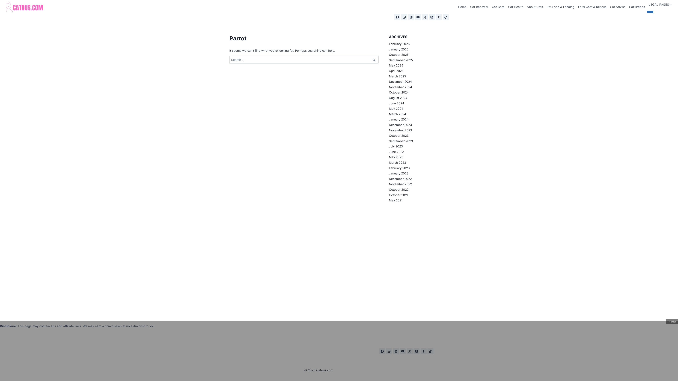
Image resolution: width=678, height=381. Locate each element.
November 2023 (400, 130)
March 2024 (397, 114)
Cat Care (498, 7)
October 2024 (399, 92)
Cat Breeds (637, 7)
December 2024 (400, 81)
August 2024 (398, 98)
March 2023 (397, 162)
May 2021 (396, 200)
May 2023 (396, 157)
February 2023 (399, 168)
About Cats (535, 7)
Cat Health (515, 7)
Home (462, 7)
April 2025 (396, 71)
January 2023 (399, 173)
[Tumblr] (439, 17)
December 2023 (400, 125)
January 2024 (399, 119)
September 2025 (401, 60)
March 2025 (397, 76)
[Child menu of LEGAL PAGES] (650, 12)
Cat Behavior (479, 7)
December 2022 (400, 179)
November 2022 (400, 184)
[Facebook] (397, 17)
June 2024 (396, 103)
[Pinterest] (432, 17)
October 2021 (398, 195)
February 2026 (399, 44)
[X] (425, 17)
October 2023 (399, 135)
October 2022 (399, 189)
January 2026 (399, 49)
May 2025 (396, 65)
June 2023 (396, 152)
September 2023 (401, 141)
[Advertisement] (106, 356)
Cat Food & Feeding (560, 7)
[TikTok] (446, 17)
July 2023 (396, 146)
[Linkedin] (411, 17)
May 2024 (396, 108)
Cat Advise (618, 7)
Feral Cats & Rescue (592, 7)
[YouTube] (418, 17)
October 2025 (399, 54)
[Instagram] (404, 17)
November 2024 (400, 87)
